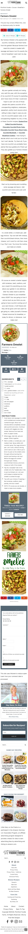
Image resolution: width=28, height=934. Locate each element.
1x (18, 379)
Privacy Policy (14, 870)
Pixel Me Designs (14, 918)
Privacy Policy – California (14, 872)
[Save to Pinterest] (4, 30)
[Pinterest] (12, 862)
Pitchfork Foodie (6, 7)
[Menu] (2, 2)
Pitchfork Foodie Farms (14, 2)
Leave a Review (7, 515)
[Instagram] (15, 862)
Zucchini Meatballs (9, 133)
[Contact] (18, 862)
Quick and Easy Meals (14, 889)
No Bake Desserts (14, 891)
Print (6, 371)
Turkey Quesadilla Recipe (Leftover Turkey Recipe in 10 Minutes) (7, 767)
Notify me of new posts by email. (11, 660)
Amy (3, 18)
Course (14, 7)
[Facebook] (9, 862)
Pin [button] (14, 369)
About (13, 906)
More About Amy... (14, 716)
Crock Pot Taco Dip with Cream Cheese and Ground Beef (20, 767)
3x (24, 379)
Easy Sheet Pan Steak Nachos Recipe (20, 787)
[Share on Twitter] (17, 30)
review (22, 507)
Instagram (16, 509)
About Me (14, 867)
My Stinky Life (14, 901)
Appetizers (14, 887)
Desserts (14, 882)
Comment (5, 625)
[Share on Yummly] (24, 30)
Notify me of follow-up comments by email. (13, 654)
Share (22, 371)
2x (21, 379)
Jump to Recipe (10, 35)
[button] (2, 347)
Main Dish (14, 884)
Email (4, 645)
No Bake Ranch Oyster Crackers (7, 786)
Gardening (16, 601)
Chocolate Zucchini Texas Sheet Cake (14, 130)
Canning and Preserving (14, 897)
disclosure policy (8, 25)
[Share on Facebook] (10, 30)
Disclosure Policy (14, 876)
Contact (21, 906)
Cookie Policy (14, 874)
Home (6, 906)
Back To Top (20, 909)
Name (4, 639)
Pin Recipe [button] (21, 35)
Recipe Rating (6, 619)
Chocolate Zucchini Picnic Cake (14, 127)
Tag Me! (20, 515)
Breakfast (21, 7)
